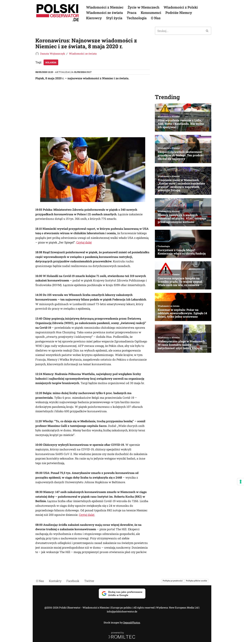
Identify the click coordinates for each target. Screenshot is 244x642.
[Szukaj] (207, 31)
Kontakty (55, 581)
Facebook (72, 581)
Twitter (89, 581)
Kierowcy (94, 18)
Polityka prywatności (173, 581)
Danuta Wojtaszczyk (52, 53)
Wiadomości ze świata (104, 12)
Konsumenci (151, 12)
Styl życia (114, 18)
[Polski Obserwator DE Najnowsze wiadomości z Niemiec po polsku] (57, 12)
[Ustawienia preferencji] (240, 481)
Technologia (137, 18)
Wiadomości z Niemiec (104, 7)
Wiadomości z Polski (181, 7)
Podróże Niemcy (178, 12)
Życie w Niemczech (143, 7)
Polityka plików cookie (196, 581)
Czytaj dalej (84, 242)
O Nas (156, 18)
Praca (131, 12)
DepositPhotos (131, 622)
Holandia (50, 62)
